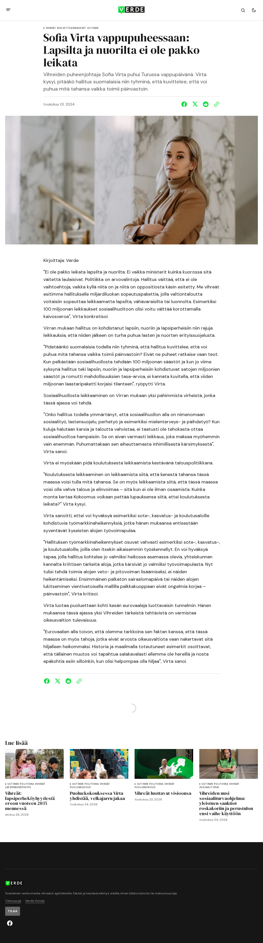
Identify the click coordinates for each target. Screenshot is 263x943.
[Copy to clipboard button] (215, 104)
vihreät (51, 28)
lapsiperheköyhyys (18, 787)
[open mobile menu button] (8, 10)
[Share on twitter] (195, 104)
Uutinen (92, 28)
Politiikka (27, 784)
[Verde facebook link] (9, 923)
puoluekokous (80, 787)
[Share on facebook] (185, 104)
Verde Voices (35, 901)
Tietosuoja (13, 901)
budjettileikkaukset (71, 28)
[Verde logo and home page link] (131, 10)
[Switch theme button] (254, 10)
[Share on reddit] (205, 104)
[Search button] (243, 10)
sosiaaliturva (209, 787)
